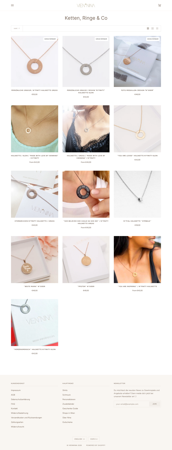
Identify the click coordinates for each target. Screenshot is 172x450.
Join (155, 404)
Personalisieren (68, 399)
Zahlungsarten (17, 422)
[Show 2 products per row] (148, 28)
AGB (13, 395)
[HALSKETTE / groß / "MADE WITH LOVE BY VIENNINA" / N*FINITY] (86, 128)
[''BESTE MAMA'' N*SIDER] (34, 259)
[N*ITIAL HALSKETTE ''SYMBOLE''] (137, 194)
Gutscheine (67, 422)
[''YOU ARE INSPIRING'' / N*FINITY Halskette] (137, 259)
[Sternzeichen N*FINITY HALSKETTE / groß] (34, 194)
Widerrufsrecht (17, 426)
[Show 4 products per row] (158, 28)
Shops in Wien (68, 413)
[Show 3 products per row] (152, 28)
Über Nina (66, 417)
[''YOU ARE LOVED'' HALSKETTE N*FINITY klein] (137, 128)
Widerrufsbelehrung (19, 413)
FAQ (13, 404)
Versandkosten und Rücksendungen (26, 417)
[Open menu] (15, 5)
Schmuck (66, 395)
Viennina (73, 445)
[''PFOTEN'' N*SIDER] (86, 259)
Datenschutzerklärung (20, 399)
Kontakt (14, 408)
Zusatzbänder (68, 404)
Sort (16, 28)
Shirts (64, 390)
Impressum (16, 390)
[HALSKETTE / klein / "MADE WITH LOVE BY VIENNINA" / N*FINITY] (34, 128)
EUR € (93, 439)
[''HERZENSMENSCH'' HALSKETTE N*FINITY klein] (34, 322)
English (79, 439)
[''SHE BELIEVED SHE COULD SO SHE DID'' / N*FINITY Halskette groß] (86, 194)
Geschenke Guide (70, 408)
